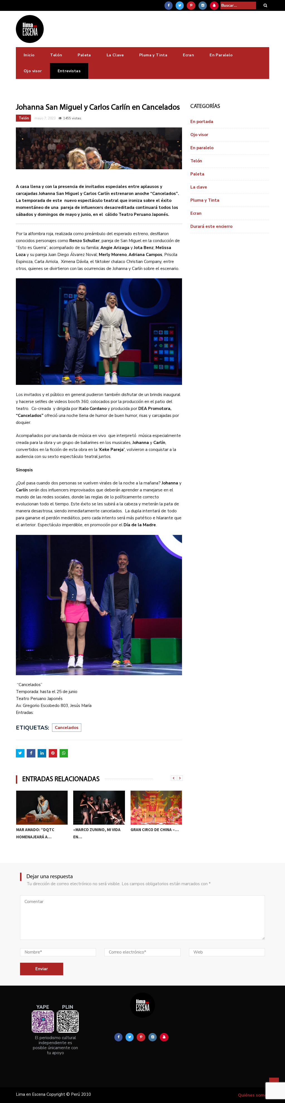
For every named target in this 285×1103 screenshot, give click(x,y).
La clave (198, 187)
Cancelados (66, 727)
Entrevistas (69, 71)
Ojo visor (33, 71)
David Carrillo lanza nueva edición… (152, 833)
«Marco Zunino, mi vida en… (39, 833)
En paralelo (201, 148)
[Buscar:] (238, 5)
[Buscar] (265, 5)
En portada (201, 121)
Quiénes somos (253, 1095)
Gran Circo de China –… (97, 829)
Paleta (84, 55)
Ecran (188, 55)
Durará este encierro (211, 226)
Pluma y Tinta (153, 55)
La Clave (115, 55)
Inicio (29, 55)
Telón (56, 55)
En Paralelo (221, 55)
